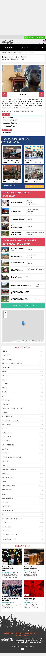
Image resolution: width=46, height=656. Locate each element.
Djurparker (6, 400)
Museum (5, 474)
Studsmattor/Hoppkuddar (12, 518)
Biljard (4, 371)
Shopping (5, 502)
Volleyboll (6, 531)
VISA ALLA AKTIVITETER (21, 305)
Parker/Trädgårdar (9, 486)
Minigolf (5, 465)
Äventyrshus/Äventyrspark (12, 363)
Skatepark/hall (7, 510)
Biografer (5, 376)
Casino (4, 388)
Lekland (5, 449)
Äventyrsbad (6, 359)
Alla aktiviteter (10, 539)
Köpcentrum (6, 437)
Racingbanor (7, 490)
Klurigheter (6, 433)
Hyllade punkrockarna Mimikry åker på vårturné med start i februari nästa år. (10, 605)
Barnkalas (5, 367)
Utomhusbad (7, 527)
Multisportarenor (9, 469)
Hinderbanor (7, 416)
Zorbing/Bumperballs (10, 535)
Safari (4, 494)
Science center (7, 498)
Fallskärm (5, 404)
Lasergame (6, 441)
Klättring (5, 429)
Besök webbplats (11, 120)
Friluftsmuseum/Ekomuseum (12, 408)
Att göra (9, 48)
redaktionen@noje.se (27, 646)
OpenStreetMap (27, 341)
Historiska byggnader (10, 421)
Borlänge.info (5, 52)
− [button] (5, 316)
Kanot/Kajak (6, 425)
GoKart (5, 412)
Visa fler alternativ (33, 186)
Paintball (5, 482)
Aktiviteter (16, 52)
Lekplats (5, 453)
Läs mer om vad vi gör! (33, 642)
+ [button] (5, 312)
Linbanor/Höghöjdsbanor (11, 457)
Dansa (4, 392)
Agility (4, 351)
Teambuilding (7, 523)
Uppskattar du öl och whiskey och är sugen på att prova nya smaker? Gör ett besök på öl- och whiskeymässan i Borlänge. (31, 573)
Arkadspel (5, 355)
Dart (4, 396)
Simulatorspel (7, 506)
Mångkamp (6, 461)
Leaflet (14, 341)
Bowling (5, 384)
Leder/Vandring (8, 445)
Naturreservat (7, 478)
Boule (4, 380)
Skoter (4, 514)
